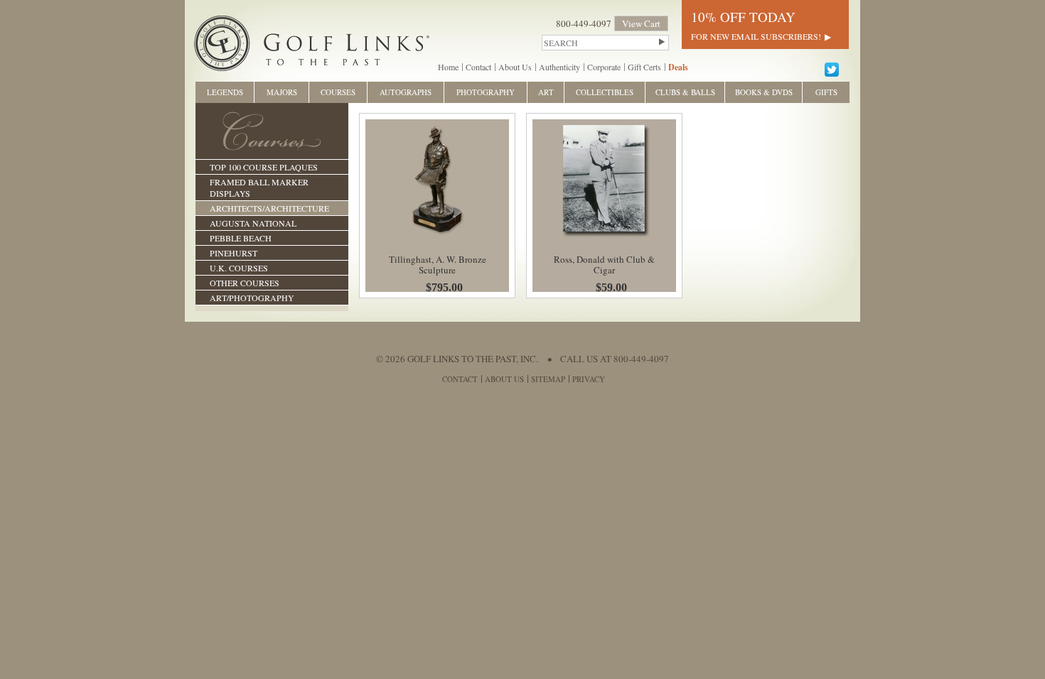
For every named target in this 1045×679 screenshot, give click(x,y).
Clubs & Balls (685, 92)
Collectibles (604, 92)
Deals (678, 67)
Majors (282, 92)
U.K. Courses (239, 267)
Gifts (826, 92)
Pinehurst (233, 253)
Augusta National (253, 223)
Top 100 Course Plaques (264, 167)
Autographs (406, 92)
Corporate (604, 66)
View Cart (641, 23)
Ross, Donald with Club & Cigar (604, 264)
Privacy (588, 379)
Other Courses (244, 282)
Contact (478, 66)
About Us (515, 66)
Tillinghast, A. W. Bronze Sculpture (437, 264)
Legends (225, 92)
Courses (338, 92)
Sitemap (548, 379)
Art (546, 92)
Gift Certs (644, 66)
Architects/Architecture (269, 208)
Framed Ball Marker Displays (259, 187)
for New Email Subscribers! (756, 36)
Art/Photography (252, 297)
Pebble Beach (241, 238)
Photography (485, 92)
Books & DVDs (764, 92)
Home (448, 66)
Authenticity (559, 66)
